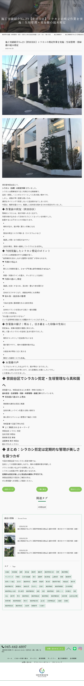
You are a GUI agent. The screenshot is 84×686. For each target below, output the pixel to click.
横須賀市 (68, 577)
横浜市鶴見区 (55, 596)
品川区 (43, 601)
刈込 (6, 596)
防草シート (59, 591)
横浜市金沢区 (34, 601)
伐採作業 (64, 596)
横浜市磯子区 (9, 586)
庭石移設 (47, 577)
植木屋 (27, 572)
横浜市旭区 (50, 591)
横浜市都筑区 (30, 591)
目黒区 (66, 601)
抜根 (38, 591)
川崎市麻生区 (51, 601)
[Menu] (79, 5)
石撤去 (7, 572)
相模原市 (34, 606)
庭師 (21, 572)
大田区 (60, 601)
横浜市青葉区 (59, 586)
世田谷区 (65, 581)
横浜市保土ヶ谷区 (10, 591)
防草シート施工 (9, 581)
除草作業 (7, 601)
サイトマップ (57, 662)
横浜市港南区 (17, 601)
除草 (57, 572)
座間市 (40, 577)
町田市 (41, 581)
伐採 (43, 591)
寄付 (34, 577)
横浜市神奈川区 (49, 572)
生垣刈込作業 (73, 596)
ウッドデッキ (9, 577)
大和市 (27, 606)
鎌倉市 (40, 572)
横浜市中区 (27, 581)
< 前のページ (8, 489)
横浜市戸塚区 (56, 581)
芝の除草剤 (69, 586)
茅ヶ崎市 (21, 591)
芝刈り (19, 581)
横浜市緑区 (49, 586)
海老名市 (26, 586)
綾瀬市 (35, 581)
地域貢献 (14, 572)
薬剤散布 (18, 586)
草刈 (18, 596)
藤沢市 (12, 596)
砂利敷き (68, 591)
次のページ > (75, 489)
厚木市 (73, 581)
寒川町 (48, 581)
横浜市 (33, 572)
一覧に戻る (42, 489)
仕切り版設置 (26, 577)
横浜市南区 (45, 596)
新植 (61, 577)
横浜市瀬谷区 (35, 596)
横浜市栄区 (19, 606)
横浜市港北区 (9, 606)
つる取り (42, 606)
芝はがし (34, 586)
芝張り (41, 586)
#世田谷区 (42, 507)
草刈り (26, 601)
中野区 (18, 577)
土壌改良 (55, 577)
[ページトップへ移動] (68, 648)
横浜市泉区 (25, 596)
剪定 (75, 591)
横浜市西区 (65, 572)
